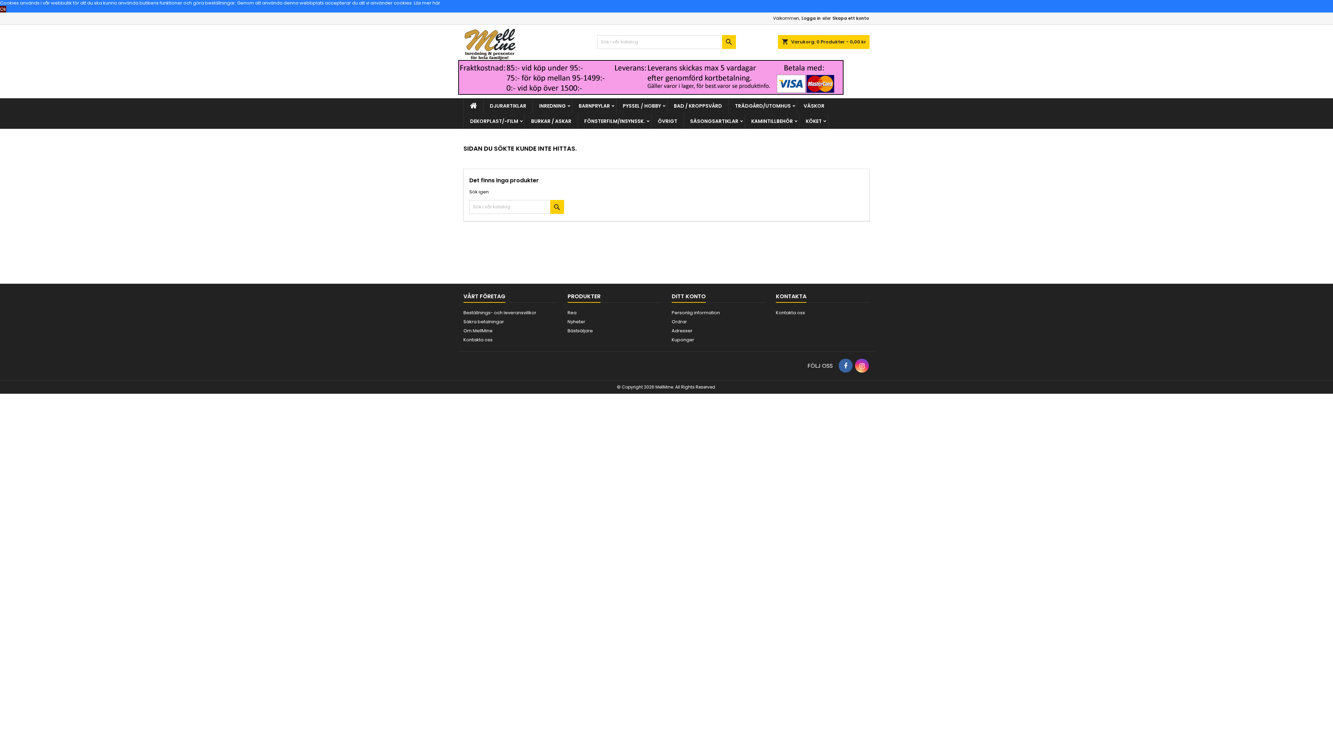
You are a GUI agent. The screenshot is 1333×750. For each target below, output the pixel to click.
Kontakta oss (478, 339)
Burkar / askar (551, 121)
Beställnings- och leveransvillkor (499, 312)
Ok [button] (3, 9)
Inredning (552, 105)
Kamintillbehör (772, 121)
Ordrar (679, 321)
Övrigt (667, 121)
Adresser (682, 330)
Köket (814, 121)
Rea (572, 312)
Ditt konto (689, 296)
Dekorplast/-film (494, 121)
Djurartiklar (508, 105)
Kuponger (683, 339)
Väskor (814, 105)
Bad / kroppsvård (698, 105)
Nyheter (576, 321)
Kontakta (791, 296)
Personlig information (696, 312)
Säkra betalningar (483, 321)
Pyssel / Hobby (642, 105)
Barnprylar (594, 105)
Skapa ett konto (850, 18)
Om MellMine (478, 330)
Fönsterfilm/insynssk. (614, 121)
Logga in (811, 18)
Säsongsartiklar (714, 121)
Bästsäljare (580, 330)
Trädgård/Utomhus (763, 105)
